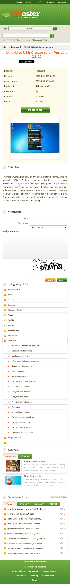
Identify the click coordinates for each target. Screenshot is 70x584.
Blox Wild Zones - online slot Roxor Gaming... (25, 548)
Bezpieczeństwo (14, 290)
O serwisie (62, 2)
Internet (11, 325)
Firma (10, 315)
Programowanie (14, 438)
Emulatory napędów (20, 356)
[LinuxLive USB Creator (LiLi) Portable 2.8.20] (35, 138)
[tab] (35, 289)
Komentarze (14, 211)
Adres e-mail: (23, 223)
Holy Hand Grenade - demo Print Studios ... (26, 509)
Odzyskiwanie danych (21, 392)
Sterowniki (12, 443)
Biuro (10, 295)
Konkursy (13, 449)
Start (5, 47)
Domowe (11, 305)
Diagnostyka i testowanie (22, 351)
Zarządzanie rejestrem (21, 422)
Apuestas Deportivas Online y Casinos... (23, 529)
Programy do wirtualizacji (22, 402)
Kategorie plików (18, 284)
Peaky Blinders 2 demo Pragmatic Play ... (25, 519)
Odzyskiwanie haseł (20, 397)
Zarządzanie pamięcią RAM (23, 417)
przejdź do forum (59, 497)
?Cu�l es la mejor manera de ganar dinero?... (26, 543)
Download (21, 576)
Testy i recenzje (50, 571)
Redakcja (30, 2)
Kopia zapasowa (18, 371)
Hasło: (29, 29)
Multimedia (12, 335)
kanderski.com (40, 562)
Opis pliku (14, 167)
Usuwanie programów (21, 412)
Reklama (50, 2)
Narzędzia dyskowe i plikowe (24, 381)
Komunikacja (13, 330)
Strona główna (18, 571)
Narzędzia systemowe (21, 387)
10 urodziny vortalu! (32, 476)
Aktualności (34, 571)
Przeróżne (16, 407)
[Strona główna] (21, 14)
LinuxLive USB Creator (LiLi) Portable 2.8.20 (36, 54)
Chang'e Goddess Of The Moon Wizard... (24, 553)
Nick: (26, 219)
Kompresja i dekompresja (22, 366)
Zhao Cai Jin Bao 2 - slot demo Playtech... (24, 524)
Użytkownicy (48, 576)
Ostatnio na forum (18, 497)
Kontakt (18, 2)
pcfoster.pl (41, 567)
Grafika (11, 320)
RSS (40, 2)
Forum (35, 580)
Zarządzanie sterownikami (22, 427)
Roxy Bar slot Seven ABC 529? (20, 514)
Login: (5, 29)
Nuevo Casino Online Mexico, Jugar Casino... (26, 534)
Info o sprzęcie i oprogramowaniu (25, 361)
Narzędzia (12, 341)
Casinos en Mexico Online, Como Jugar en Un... (27, 539)
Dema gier (12, 300)
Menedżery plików (19, 376)
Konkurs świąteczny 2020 (34, 461)
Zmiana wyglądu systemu (22, 432)
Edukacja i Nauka (15, 310)
